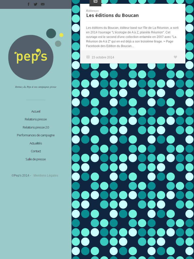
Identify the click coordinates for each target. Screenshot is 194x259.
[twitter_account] (36, 4)
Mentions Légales (46, 175)
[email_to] (43, 4)
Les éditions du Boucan (112, 15)
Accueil (35, 111)
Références (92, 10)
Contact (36, 151)
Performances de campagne (36, 135)
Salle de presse (36, 159)
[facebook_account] (29, 4)
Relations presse (36, 119)
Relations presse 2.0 (36, 127)
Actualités (36, 143)
